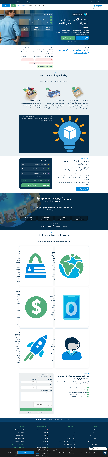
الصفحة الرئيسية (103, 8)
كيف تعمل (94, 438)
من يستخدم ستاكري (92, 435)
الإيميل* (51, 384)
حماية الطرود (72, 435)
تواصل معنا (94, 429)
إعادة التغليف (72, 432)
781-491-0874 (21, 432)
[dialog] (54, 452)
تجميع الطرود (72, 429)
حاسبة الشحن (25, 1)
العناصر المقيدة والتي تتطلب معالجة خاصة (66, 441)
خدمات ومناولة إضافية (92, 441)
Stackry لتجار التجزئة (20, 5)
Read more (38, 453)
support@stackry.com (90, 1)
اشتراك (13, 5)
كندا (45, 432)
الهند (45, 438)
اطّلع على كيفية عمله (82, 38)
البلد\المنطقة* (33, 384)
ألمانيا (45, 435)
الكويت (44, 441)
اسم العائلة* (34, 379)
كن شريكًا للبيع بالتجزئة (68, 38)
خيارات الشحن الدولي (70, 447)
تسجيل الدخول (6, 5)
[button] (16, 2)
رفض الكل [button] (9, 452)
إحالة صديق (94, 444)
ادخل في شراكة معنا (82, 189)
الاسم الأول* (50, 379)
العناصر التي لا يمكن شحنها (69, 438)
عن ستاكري (94, 432)
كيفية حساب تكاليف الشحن (69, 444)
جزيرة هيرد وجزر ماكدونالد (40, 429)
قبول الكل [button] (26, 452)
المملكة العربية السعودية (41, 447)
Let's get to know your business (46, 390)
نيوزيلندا (44, 444)
